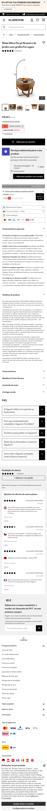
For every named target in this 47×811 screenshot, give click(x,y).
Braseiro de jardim (39, 34)
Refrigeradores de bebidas (11, 680)
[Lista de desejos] (37, 20)
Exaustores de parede (9, 689)
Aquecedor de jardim (23, 34)
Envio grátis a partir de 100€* (35, 14)
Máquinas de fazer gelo (10, 676)
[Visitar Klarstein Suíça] (13, 760)
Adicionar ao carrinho (25, 142)
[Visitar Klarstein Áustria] (8, 760)
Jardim (11, 34)
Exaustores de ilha (8, 663)
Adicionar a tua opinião (24, 478)
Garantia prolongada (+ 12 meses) (24, 167)
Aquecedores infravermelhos (12, 672)
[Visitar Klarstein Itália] (22, 760)
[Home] (6, 34)
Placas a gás (6, 698)
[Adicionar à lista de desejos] (43, 42)
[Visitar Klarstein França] (17, 760)
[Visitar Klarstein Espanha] (27, 760)
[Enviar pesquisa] (4, 27)
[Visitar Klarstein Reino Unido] (32, 760)
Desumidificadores (8, 659)
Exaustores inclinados (9, 667)
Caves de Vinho (7, 650)
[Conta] (32, 20)
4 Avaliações (18, 51)
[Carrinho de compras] (43, 20)
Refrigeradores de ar (9, 685)
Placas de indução (8, 693)
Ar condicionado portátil (10, 654)
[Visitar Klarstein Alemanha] (3, 760)
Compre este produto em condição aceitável (19, 191)
